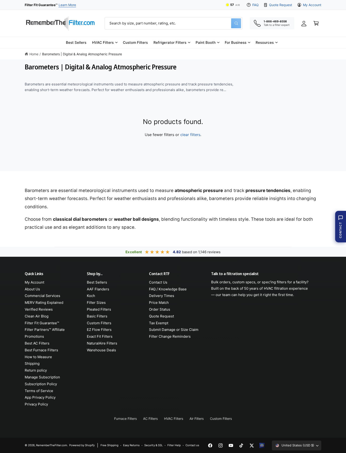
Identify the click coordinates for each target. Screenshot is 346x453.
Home (33, 54)
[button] (104, 42)
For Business (235, 42)
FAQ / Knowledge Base (168, 289)
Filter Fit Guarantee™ (42, 323)
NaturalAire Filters (102, 343)
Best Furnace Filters (41, 350)
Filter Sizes (96, 302)
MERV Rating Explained (44, 302)
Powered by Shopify (82, 445)
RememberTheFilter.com (51, 445)
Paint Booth (206, 42)
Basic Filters (97, 316)
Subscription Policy (41, 384)
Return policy (36, 370)
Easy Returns (131, 445)
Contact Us (158, 282)
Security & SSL (153, 445)
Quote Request (280, 5)
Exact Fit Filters (100, 336)
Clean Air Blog (36, 316)
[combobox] (173, 23)
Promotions (34, 336)
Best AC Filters (37, 343)
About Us (32, 289)
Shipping (32, 363)
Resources (265, 42)
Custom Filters (99, 323)
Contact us (192, 445)
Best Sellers (97, 282)
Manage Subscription (42, 377)
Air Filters (196, 419)
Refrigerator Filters (169, 42)
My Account (312, 5)
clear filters (190, 134)
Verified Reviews (39, 309)
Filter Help (174, 445)
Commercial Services (42, 295)
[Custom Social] (262, 445)
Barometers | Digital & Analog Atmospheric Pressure (82, 54)
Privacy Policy (36, 404)
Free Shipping (109, 445)
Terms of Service (39, 391)
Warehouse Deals (101, 350)
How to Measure (38, 357)
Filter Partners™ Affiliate (45, 329)
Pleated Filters (99, 309)
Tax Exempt (158, 323)
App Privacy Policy (40, 397)
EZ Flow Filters (99, 329)
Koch (91, 295)
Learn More (67, 5)
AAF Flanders (98, 289)
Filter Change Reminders (170, 336)
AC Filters (150, 419)
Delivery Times (161, 295)
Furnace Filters (125, 419)
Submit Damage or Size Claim (173, 329)
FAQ (255, 5)
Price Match (159, 302)
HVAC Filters (103, 42)
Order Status (159, 309)
